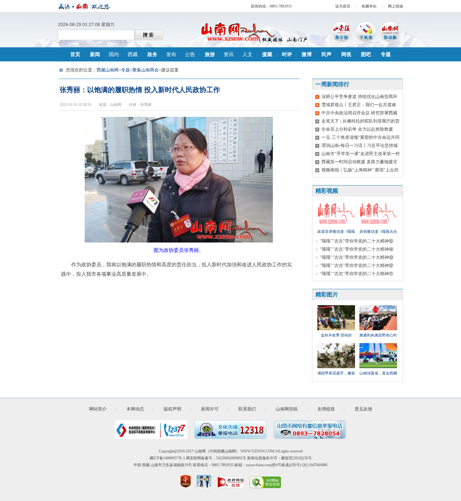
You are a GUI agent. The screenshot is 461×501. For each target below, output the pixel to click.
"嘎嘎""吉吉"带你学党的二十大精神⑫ (356, 265)
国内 (114, 54)
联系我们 (247, 409)
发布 (171, 54)
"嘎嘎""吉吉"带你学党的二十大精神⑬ (356, 257)
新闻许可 (210, 409)
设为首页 (342, 6)
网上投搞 (395, 6)
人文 (247, 54)
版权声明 (172, 409)
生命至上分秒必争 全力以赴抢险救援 (357, 129)
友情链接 (326, 409)
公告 (190, 54)
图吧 (366, 54)
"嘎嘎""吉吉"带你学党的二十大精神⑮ (356, 241)
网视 (346, 54)
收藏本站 (369, 6)
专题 (386, 54)
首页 (75, 54)
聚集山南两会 (145, 70)
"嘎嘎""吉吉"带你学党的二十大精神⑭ (356, 249)
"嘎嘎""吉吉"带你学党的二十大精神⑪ (356, 273)
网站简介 (98, 409)
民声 (326, 54)
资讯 (229, 54)
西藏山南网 (108, 70)
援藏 (267, 54)
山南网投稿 (287, 409)
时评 (287, 54)
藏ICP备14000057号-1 (167, 458)
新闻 (95, 54)
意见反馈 (363, 409)
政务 (152, 54)
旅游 (210, 54)
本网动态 (135, 409)
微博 (307, 54)
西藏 (133, 54)
